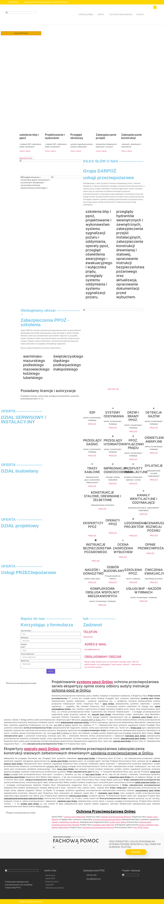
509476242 (88, 637)
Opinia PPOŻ (50, 878)
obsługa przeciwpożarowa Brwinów (116, 817)
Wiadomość (25, 661)
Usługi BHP (49, 885)
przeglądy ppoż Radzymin (103, 825)
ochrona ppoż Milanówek (74, 817)
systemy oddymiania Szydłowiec (66, 822)
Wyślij (50, 671)
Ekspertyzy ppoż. (52, 882)
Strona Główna (86, 14)
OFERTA (101, 14)
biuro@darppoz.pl (92, 649)
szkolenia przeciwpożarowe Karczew (98, 827)
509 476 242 (113, 389)
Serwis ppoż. (50, 875)
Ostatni (24, 644)
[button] (101, 14)
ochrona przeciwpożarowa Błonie (107, 819)
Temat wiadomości (27, 654)
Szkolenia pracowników (120, 14)
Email (23, 647)
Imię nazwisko (26, 630)
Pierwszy (24, 637)
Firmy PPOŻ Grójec (141, 827)
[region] (82, 84)
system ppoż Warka (117, 822)
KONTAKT (140, 14)
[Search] (153, 16)
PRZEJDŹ (92, 424)
